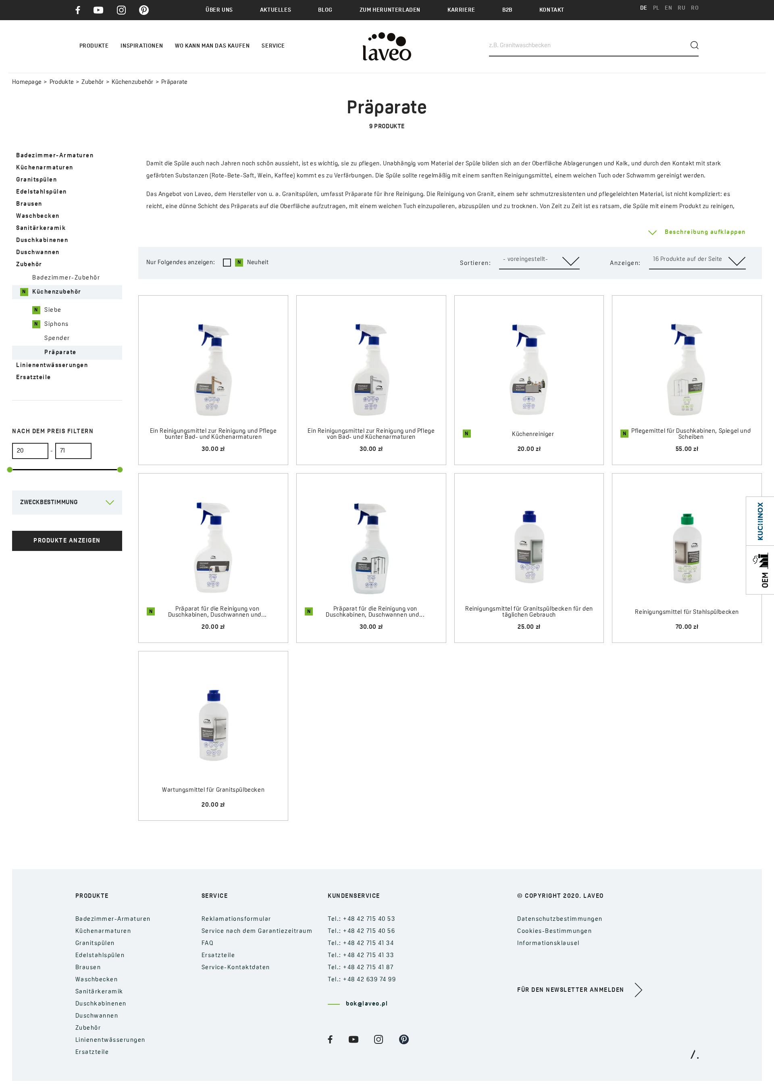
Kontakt (551, 10)
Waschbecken (38, 216)
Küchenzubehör (133, 82)
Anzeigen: (625, 264)
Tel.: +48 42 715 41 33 (361, 956)
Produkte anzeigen (67, 541)
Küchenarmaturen (44, 168)
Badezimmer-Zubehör (66, 278)
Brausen (29, 204)
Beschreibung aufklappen (705, 232)
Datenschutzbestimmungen (560, 919)
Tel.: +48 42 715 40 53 (361, 919)
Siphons (56, 324)
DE (643, 8)
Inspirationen (142, 46)
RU (681, 8)
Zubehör (92, 82)
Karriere (461, 10)
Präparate (60, 353)
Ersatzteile (33, 378)
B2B (507, 10)
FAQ (208, 944)
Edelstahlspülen (41, 192)
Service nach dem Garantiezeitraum (257, 931)
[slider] (10, 470)
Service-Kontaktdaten (236, 968)
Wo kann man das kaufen (212, 46)
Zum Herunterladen (390, 10)
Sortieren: (475, 264)
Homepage (27, 82)
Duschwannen (38, 253)
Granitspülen (36, 180)
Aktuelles (275, 10)
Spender (57, 339)
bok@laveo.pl (367, 1004)
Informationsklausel (548, 944)
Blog (325, 10)
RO (695, 8)
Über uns (219, 10)
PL (656, 8)
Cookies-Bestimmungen (554, 931)
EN (668, 8)
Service (273, 46)
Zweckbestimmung (49, 503)
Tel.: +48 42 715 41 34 (361, 944)
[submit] (695, 45)
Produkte (62, 82)
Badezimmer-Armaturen (55, 156)
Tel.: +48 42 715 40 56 (361, 931)
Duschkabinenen (42, 241)
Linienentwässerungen (52, 366)
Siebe (53, 310)
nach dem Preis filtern (53, 432)
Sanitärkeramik (41, 228)
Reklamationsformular (236, 919)
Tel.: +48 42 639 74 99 (362, 980)
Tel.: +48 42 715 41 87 (360, 968)
